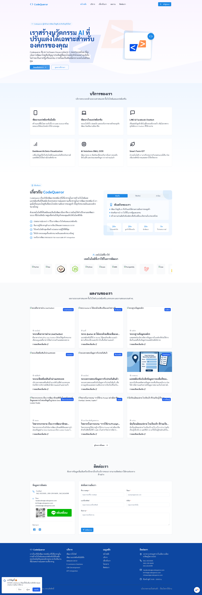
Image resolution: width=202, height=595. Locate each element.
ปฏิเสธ (28, 589)
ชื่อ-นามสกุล (85, 490)
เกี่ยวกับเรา (103, 4)
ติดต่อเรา (122, 4)
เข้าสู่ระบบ (166, 4)
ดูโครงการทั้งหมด (99, 445)
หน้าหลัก (83, 4)
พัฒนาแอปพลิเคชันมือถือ (75, 557)
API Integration (72, 571)
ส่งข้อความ (88, 530)
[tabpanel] (138, 210)
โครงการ (106, 564)
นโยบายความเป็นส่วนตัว (149, 589)
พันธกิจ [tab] (117, 196)
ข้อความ (84, 511)
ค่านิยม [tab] (158, 196)
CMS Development (73, 567)
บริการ (92, 4)
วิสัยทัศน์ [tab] (137, 196)
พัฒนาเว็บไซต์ (71, 554)
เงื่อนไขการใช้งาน (166, 589)
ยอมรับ (36, 589)
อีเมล (129, 490)
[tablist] (138, 196)
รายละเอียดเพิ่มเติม (39, 130)
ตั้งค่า (20, 589)
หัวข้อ (129, 500)
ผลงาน (113, 4)
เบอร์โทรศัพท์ (85, 500)
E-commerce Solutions (74, 564)
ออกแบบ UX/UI (71, 561)
